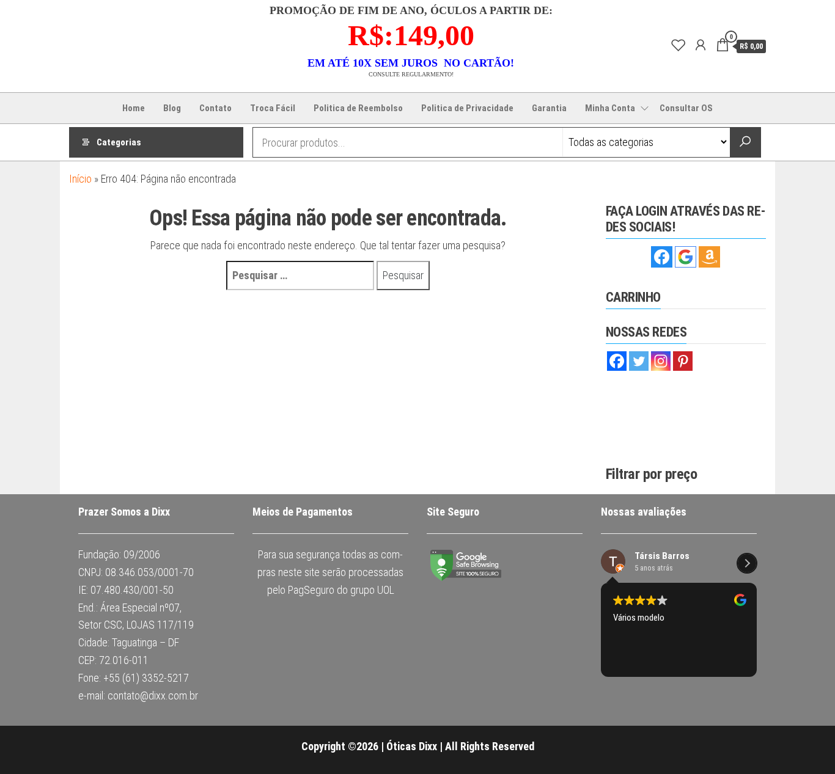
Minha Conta (610, 108)
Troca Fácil (272, 108)
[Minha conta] (700, 45)
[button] (747, 535)
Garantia (549, 108)
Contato (215, 108)
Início (80, 178)
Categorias (119, 142)
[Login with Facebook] (661, 257)
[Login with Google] (685, 257)
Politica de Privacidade (467, 108)
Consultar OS (686, 108)
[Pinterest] (683, 361)
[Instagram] (661, 361)
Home (133, 108)
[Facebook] (617, 361)
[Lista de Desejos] (678, 45)
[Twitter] (639, 361)
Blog (172, 108)
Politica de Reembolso (358, 108)
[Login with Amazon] (709, 257)
